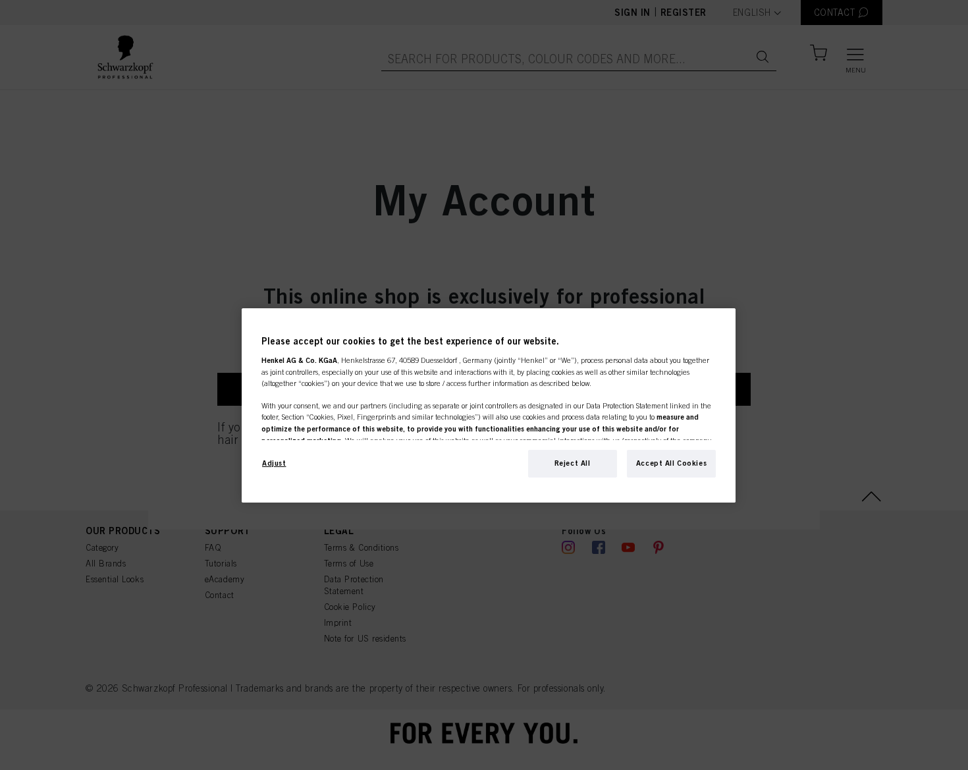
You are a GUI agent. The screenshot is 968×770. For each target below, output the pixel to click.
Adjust (274, 463)
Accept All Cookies (671, 463)
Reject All (572, 463)
